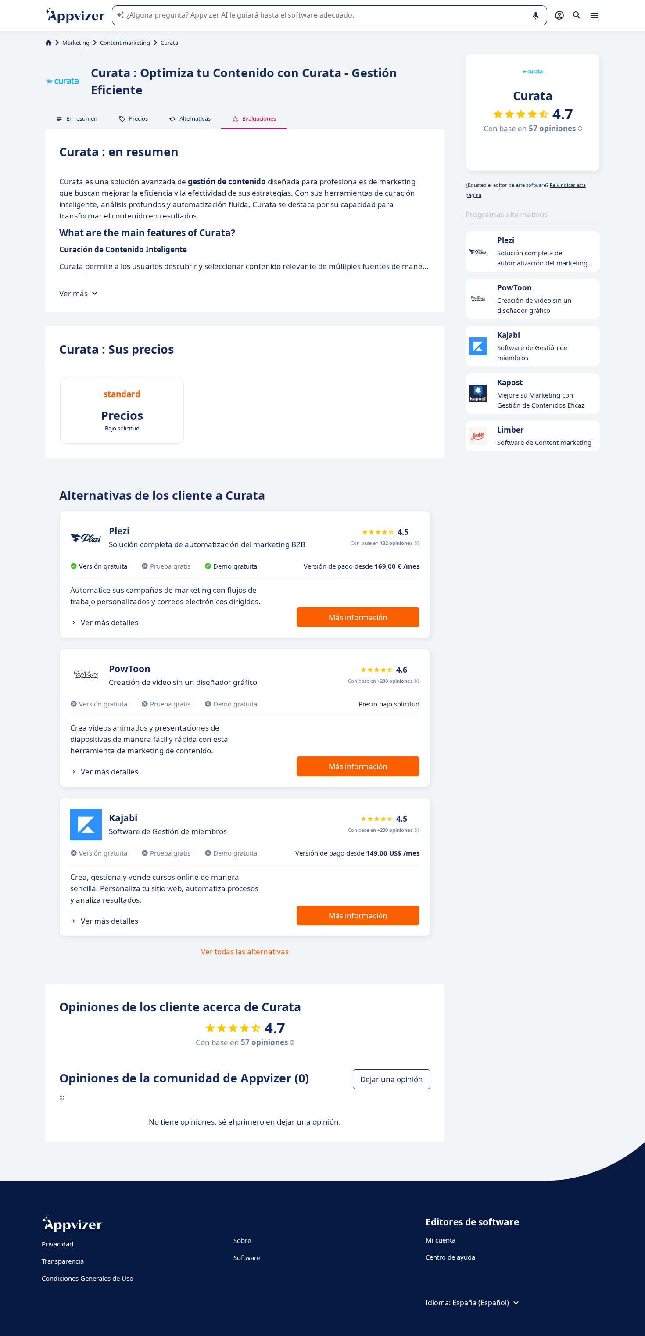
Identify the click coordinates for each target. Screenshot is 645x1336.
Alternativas (195, 118)
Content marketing (125, 43)
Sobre (242, 1240)
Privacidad (57, 1243)
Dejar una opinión (391, 1079)
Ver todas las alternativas (245, 951)
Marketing (76, 43)
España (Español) (480, 1302)
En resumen (81, 118)
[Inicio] (48, 42)
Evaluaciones (259, 118)
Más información (358, 617)
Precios (138, 118)
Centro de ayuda (450, 1257)
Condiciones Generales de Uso (87, 1278)
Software (246, 1257)
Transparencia (63, 1261)
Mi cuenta (440, 1240)
